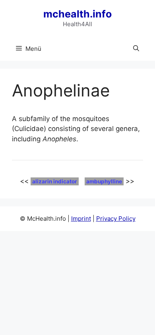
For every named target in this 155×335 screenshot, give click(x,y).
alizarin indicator (54, 181)
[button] (136, 49)
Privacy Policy (116, 218)
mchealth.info (77, 14)
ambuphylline (104, 181)
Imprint (81, 218)
